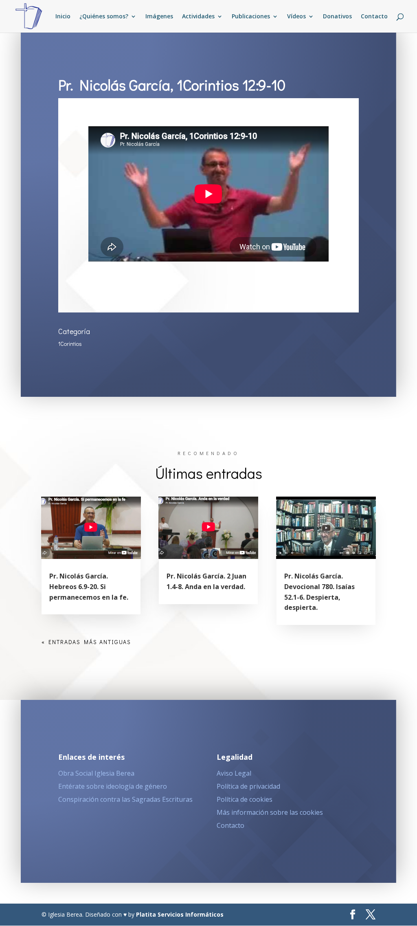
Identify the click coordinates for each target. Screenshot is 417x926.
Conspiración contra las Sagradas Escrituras (125, 799)
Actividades (198, 16)
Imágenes (159, 16)
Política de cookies (244, 799)
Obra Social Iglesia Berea (96, 773)
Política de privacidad (248, 786)
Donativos (337, 16)
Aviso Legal (234, 773)
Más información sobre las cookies (270, 812)
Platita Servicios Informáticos (180, 914)
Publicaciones (251, 16)
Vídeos (296, 16)
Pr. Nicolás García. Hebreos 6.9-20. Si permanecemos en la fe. (88, 586)
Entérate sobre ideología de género (112, 786)
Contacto (374, 16)
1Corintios (70, 344)
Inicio (62, 16)
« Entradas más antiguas (86, 642)
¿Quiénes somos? (103, 16)
